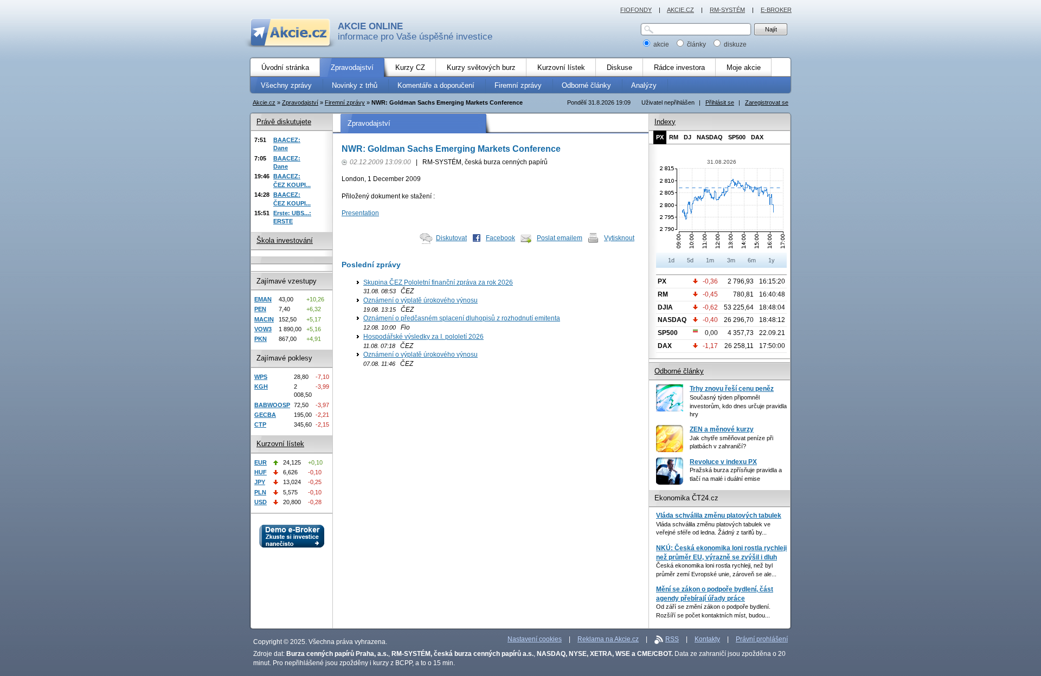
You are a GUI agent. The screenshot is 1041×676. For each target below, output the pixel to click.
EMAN (263, 299)
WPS (260, 377)
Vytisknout (619, 238)
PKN (260, 339)
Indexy (665, 122)
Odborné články (679, 371)
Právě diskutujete (283, 122)
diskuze (734, 44)
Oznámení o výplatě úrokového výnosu (420, 300)
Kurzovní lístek (280, 444)
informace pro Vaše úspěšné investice (415, 31)
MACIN (264, 319)
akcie (661, 44)
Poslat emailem (559, 238)
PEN (260, 309)
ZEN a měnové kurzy (722, 429)
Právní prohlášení (762, 639)
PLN (260, 492)
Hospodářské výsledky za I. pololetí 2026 (423, 336)
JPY (259, 482)
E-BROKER (776, 10)
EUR (260, 462)
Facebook (500, 238)
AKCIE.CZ (680, 10)
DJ (687, 137)
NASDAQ (710, 137)
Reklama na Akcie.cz (608, 639)
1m (710, 260)
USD (260, 502)
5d (690, 260)
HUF (260, 472)
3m (731, 260)
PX (660, 137)
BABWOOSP (272, 405)
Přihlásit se (719, 102)
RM (673, 137)
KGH (261, 386)
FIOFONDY (636, 10)
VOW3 (263, 329)
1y (771, 260)
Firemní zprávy (345, 102)
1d (671, 260)
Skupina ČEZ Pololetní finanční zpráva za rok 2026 (438, 282)
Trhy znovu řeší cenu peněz (732, 388)
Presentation (360, 213)
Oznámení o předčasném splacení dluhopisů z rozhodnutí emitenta (461, 318)
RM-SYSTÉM (727, 10)
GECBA (265, 414)
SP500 (737, 137)
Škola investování (284, 240)
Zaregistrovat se (766, 102)
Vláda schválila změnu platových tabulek (718, 515)
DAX (757, 137)
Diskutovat (451, 238)
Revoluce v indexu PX (723, 462)
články (696, 44)
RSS (672, 639)
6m (752, 260)
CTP (260, 424)
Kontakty (707, 639)
